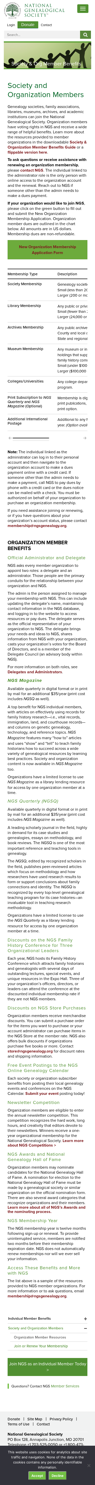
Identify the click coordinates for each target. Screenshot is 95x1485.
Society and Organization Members (35, 1328)
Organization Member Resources (40, 1337)
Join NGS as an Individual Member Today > (47, 1367)
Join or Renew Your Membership (41, 1346)
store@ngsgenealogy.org (30, 1051)
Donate (27, 25)
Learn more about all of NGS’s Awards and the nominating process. (46, 1209)
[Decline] (88, 1465)
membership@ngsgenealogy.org (37, 526)
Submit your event (42, 1093)
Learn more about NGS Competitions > (46, 1143)
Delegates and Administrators (35, 672)
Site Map (34, 1419)
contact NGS (31, 170)
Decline (58, 1476)
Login (11, 25)
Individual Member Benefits (29, 1318)
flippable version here (27, 152)
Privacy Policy (61, 1419)
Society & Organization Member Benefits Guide (47, 144)
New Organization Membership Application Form (47, 250)
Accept (37, 1476)
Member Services (65, 1386)
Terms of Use (18, 1424)
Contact (46, 25)
